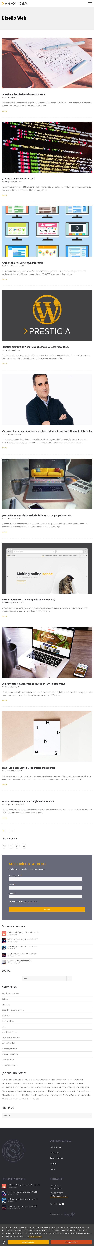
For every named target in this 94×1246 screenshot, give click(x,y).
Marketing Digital (83, 1087)
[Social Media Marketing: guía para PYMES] (4, 940)
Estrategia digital (8, 1021)
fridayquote (39, 1087)
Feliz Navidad (7, 1087)
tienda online (86, 1095)
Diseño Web (79, 1079)
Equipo (52, 1169)
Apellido (12, 893)
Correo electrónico (15, 876)
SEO (18, 1095)
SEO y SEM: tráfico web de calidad (19, 961)
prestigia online (39, 1091)
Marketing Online (8, 1091)
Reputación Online (84, 1091)
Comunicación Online (59, 1079)
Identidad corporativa (9, 1032)
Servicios (53, 1164)
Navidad (19, 1091)
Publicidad (50, 1091)
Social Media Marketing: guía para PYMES (22, 939)
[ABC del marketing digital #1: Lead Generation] (4, 933)
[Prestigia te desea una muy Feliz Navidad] (4, 955)
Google (48, 1087)
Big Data (5, 999)
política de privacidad (30, 902)
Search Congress (8, 1095)
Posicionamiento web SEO (11, 1038)
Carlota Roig (8, 603)
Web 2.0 (36, 1099)
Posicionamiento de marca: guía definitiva (22, 946)
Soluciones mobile (8, 1060)
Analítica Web (7, 1079)
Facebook (80, 1083)
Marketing (72, 1087)
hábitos (55, 1087)
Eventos (71, 1083)
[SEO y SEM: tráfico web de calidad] (4, 962)
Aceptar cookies (28, 1242)
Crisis (70, 1079)
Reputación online (8, 1043)
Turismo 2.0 (14, 1099)
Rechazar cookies (71, 1242)
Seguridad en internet (9, 1049)
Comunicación (45, 1079)
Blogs (25, 1079)
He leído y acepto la (24, 902)
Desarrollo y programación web (13, 1010)
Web (29, 1099)
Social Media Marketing (10, 1054)
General (4, 1027)
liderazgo (63, 1087)
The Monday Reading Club (71, 1095)
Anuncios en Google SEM (10, 993)
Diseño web (6, 1015)
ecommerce (27, 1083)
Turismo (5, 1099)
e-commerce (7, 1083)
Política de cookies (35, 1236)
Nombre (12, 884)
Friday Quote (29, 1087)
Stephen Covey (55, 1095)
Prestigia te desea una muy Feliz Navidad (22, 953)
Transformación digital (10, 1065)
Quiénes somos (55, 1147)
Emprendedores (38, 1083)
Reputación (72, 1091)
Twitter (23, 1099)
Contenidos (6, 1004)
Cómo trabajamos (56, 1158)
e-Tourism (17, 1083)
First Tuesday (18, 1087)
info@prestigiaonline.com (59, 1196)
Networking (28, 1091)
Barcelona (17, 1079)
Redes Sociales (61, 1091)
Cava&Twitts (34, 1079)
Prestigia (7, 97)
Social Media (26, 1095)
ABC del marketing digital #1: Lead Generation (24, 932)
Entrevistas (49, 1083)
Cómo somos (54, 1152)
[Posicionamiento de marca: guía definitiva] (4, 948)
